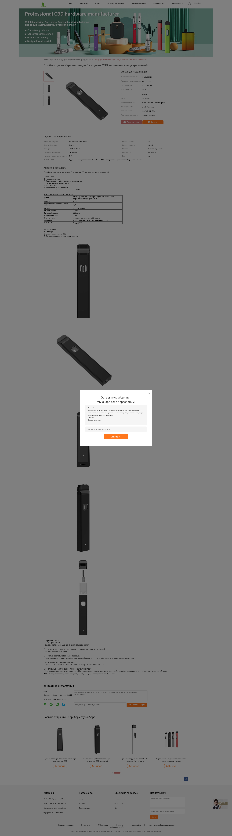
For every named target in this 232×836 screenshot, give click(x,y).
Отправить (116, 436)
